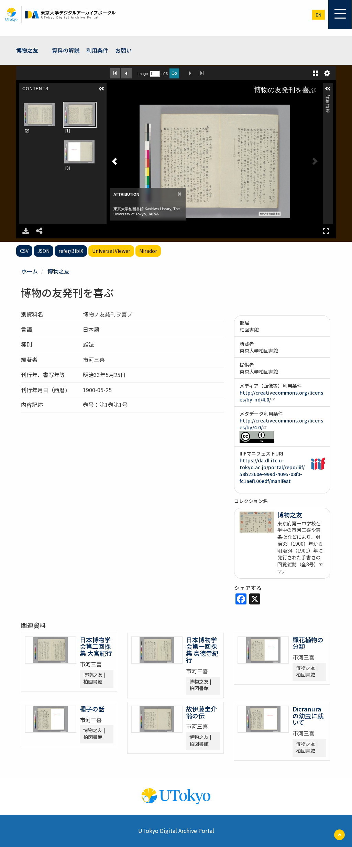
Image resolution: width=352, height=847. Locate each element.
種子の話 (92, 708)
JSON (43, 250)
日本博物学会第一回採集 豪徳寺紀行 (202, 649)
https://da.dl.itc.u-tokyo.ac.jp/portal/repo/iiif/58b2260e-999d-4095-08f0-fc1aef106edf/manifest (272, 470)
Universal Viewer (111, 250)
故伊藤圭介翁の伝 (201, 712)
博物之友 (27, 50)
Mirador (148, 250)
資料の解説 (65, 50)
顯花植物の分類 (308, 643)
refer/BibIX (70, 250)
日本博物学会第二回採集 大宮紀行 (96, 646)
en (318, 14)
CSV (24, 250)
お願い (123, 50)
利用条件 (97, 50)
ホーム (29, 271)
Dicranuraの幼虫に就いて (308, 715)
